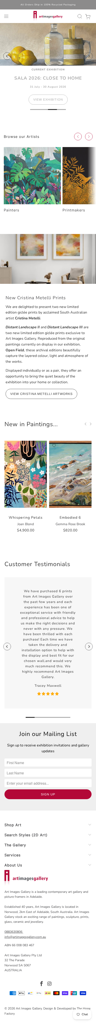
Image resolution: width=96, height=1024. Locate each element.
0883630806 (13, 932)
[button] (78, 136)
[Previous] (7, 56)
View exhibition (48, 102)
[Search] (79, 16)
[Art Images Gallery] (48, 16)
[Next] (89, 56)
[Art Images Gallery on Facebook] (41, 984)
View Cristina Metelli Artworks (41, 394)
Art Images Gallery (29, 1008)
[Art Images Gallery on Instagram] (49, 984)
